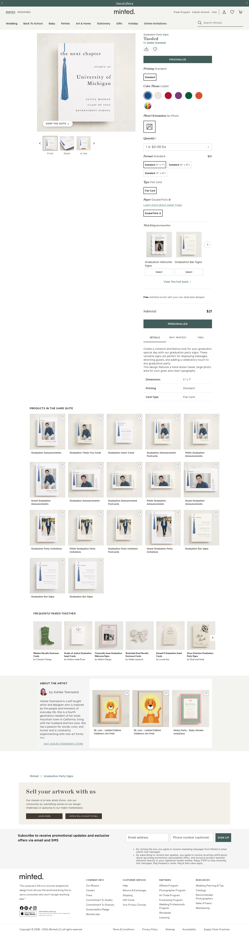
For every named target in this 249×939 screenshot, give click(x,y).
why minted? (177, 337)
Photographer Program (172, 890)
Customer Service (134, 879)
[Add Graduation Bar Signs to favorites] (216, 513)
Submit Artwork (200, 12)
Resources (203, 879)
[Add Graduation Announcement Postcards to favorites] (178, 417)
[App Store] (28, 915)
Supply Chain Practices (216, 929)
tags (200, 337)
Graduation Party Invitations (46, 548)
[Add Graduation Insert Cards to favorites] (139, 417)
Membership (203, 908)
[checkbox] (159, 272)
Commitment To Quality (99, 900)
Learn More (44, 816)
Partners (165, 879)
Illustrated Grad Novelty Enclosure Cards (137, 654)
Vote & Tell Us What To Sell (83, 816)
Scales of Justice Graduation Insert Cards (78, 654)
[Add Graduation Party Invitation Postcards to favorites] (139, 513)
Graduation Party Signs (156, 34)
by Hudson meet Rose (74, 659)
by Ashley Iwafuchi (134, 659)
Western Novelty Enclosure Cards (46, 654)
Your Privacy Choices (134, 904)
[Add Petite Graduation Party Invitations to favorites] (101, 513)
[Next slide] (94, 143)
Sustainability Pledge (97, 909)
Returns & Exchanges (134, 890)
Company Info (95, 879)
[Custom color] (147, 105)
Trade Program (182, 12)
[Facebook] (22, 907)
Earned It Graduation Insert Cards (169, 654)
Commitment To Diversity (100, 904)
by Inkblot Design (103, 659)
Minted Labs (93, 914)
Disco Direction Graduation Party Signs (200, 654)
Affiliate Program (168, 885)
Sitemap (170, 929)
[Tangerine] (198, 95)
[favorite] (155, 49)
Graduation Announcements (46, 452)
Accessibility (189, 929)
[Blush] (158, 95)
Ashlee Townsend (156, 42)
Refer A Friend (203, 903)
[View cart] (240, 12)
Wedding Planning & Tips (210, 885)
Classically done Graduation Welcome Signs (108, 654)
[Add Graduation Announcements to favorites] (62, 417)
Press (89, 895)
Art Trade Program (169, 895)
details (155, 337)
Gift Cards (128, 900)
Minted (34, 776)
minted (10, 12)
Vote (214, 12)
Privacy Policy (150, 929)
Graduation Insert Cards (121, 452)
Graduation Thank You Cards (85, 452)
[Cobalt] (147, 95)
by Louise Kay (162, 659)
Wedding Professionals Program (172, 906)
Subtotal (149, 311)
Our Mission (92, 885)
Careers (90, 890)
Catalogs (201, 890)
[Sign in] (224, 12)
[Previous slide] (40, 143)
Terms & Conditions (123, 929)
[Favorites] (232, 12)
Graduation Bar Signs (196, 548)
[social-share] (146, 49)
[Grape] (178, 95)
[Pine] (188, 95)
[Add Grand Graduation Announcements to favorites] (62, 465)
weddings (24, 12)
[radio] (149, 77)
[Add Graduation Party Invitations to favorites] (62, 513)
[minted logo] (124, 11)
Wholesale (165, 912)
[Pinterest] (26, 907)
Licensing (164, 917)
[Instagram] (35, 907)
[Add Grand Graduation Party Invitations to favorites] (178, 513)
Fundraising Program (171, 900)
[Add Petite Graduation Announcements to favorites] (216, 417)
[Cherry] (168, 95)
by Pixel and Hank (195, 659)
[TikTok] (30, 907)
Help (125, 885)
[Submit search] (200, 23)
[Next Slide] (208, 244)
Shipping (128, 895)
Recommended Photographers (204, 896)
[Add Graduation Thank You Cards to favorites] (101, 417)
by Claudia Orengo (42, 659)
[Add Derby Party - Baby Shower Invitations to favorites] (206, 693)
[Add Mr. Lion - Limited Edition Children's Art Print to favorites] (126, 693)
